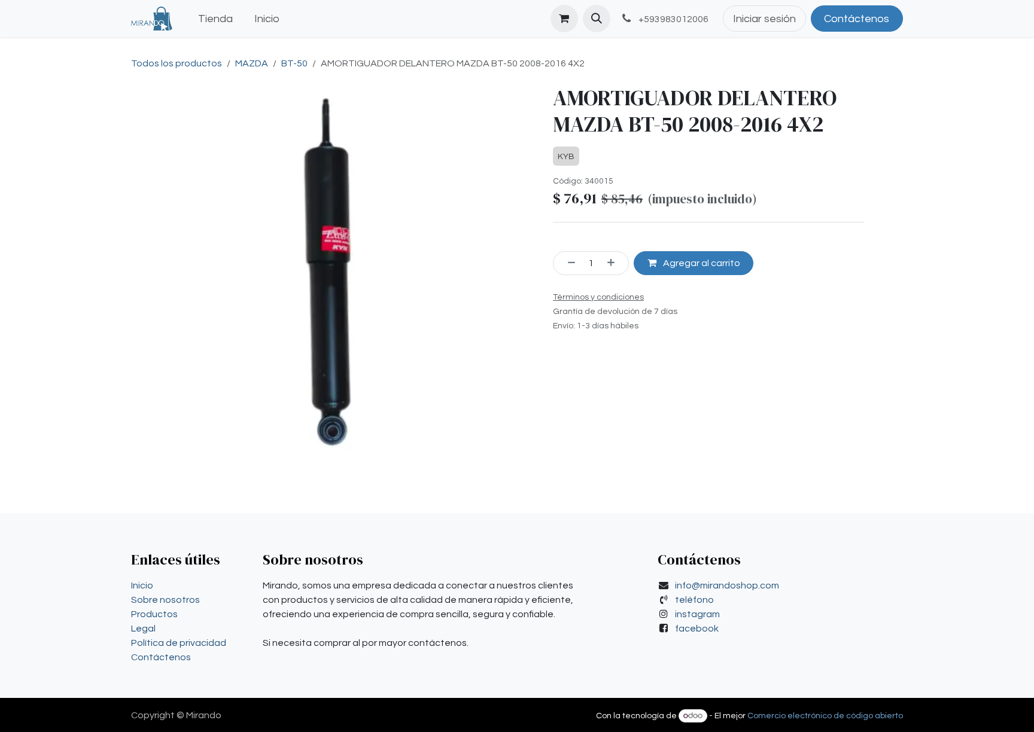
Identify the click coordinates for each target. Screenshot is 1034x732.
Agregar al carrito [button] (700, 263)
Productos (154, 614)
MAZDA (251, 63)
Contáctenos (856, 19)
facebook (697, 628)
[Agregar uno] (615, 263)
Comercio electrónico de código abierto (825, 716)
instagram (697, 614)
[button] (596, 18)
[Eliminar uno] (567, 263)
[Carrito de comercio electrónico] (564, 18)
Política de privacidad (178, 643)
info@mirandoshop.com (727, 585)
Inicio (142, 585)
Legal (143, 628)
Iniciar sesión (764, 19)
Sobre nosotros (165, 600)
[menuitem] (215, 19)
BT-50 (294, 63)
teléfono (694, 600)
